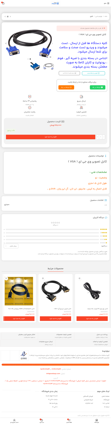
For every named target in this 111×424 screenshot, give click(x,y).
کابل (91, 16)
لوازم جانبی (98, 16)
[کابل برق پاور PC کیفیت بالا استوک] (92, 291)
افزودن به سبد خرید (51, 137)
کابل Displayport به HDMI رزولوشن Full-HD (21, 309)
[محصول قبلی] (10, 16)
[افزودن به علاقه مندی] (79, 278)
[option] (30, 59)
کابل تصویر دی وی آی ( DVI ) (62, 309)
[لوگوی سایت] (55, 3)
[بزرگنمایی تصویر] (50, 57)
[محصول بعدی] (5, 16)
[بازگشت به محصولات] (7, 16)
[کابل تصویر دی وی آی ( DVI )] (55, 291)
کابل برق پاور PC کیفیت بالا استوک (97, 309)
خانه (106, 16)
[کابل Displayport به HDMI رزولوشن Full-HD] (18, 291)
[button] (52, 43)
